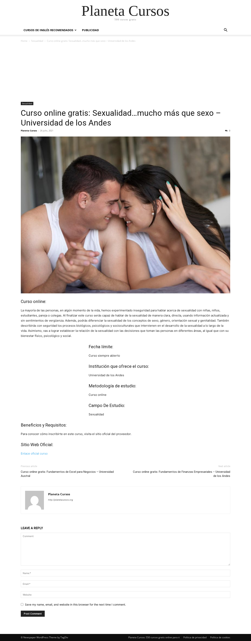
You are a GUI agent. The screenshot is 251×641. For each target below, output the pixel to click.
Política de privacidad (194, 637)
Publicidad (90, 30)
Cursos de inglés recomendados (48, 30)
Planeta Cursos (29, 130)
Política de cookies (220, 637)
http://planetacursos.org (60, 499)
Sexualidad (37, 40)
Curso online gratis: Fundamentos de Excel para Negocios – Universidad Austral (67, 474)
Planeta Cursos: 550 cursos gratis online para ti (154, 637)
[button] (225, 30)
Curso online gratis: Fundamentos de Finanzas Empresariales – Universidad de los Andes (181, 474)
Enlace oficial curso (34, 453)
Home (24, 40)
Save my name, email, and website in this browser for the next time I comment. (75, 604)
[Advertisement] (125, 72)
